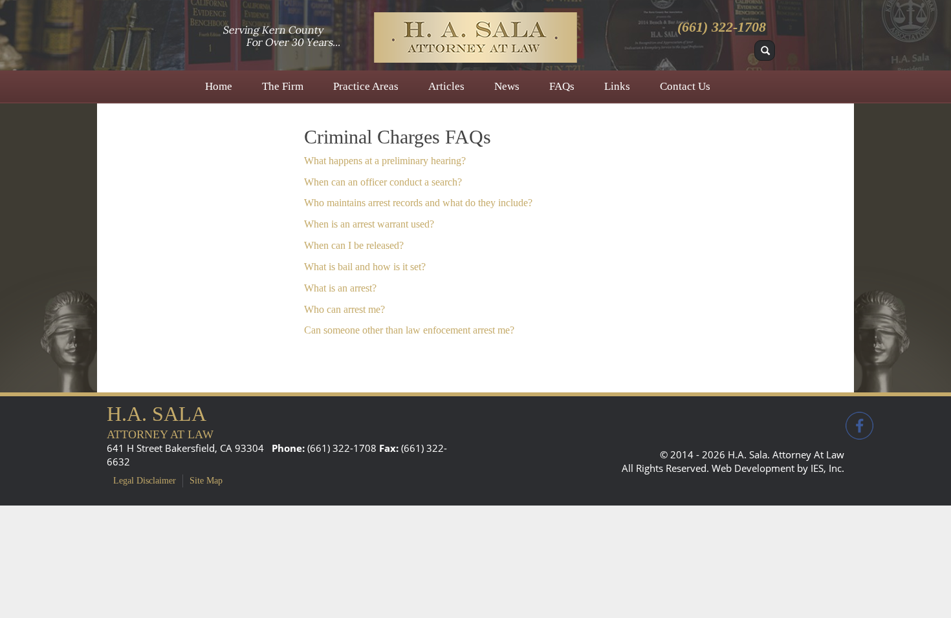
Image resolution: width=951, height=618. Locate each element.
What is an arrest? (340, 287)
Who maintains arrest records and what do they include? (418, 202)
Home (218, 86)
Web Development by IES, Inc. (778, 468)
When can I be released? (354, 245)
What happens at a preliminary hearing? (385, 160)
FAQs (561, 86)
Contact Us (685, 86)
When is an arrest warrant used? (369, 223)
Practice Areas (366, 86)
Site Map (206, 480)
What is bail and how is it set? (365, 266)
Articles (446, 86)
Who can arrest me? (344, 309)
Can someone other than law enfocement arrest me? (409, 330)
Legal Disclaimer (144, 480)
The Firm (282, 86)
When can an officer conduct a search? (383, 181)
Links (617, 86)
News (506, 86)
